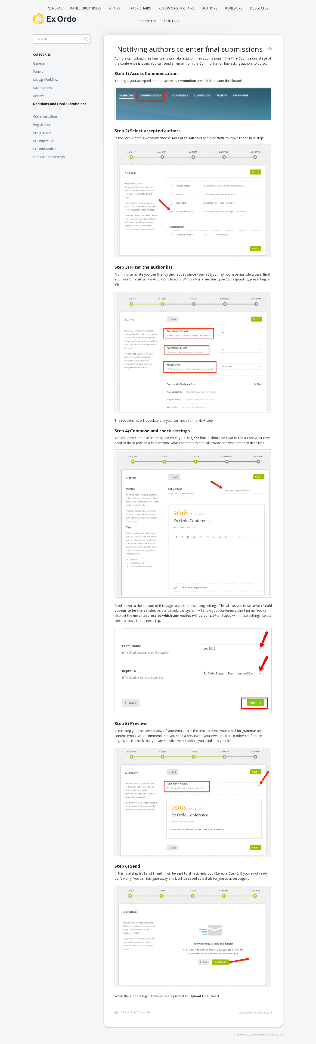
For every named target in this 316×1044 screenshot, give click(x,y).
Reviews (39, 95)
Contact (172, 20)
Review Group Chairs (176, 8)
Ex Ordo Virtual (44, 140)
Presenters (146, 20)
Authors (209, 8)
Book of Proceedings (49, 157)
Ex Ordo (242, 1034)
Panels (38, 71)
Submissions (42, 87)
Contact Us (144, 1012)
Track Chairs (139, 8)
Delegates (259, 8)
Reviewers (233, 8)
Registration (42, 124)
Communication (45, 116)
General (55, 8)
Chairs (115, 8)
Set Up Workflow (45, 79)
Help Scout (276, 1034)
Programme (42, 132)
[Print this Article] (270, 49)
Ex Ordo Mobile (44, 149)
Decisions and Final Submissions (60, 104)
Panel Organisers (86, 8)
